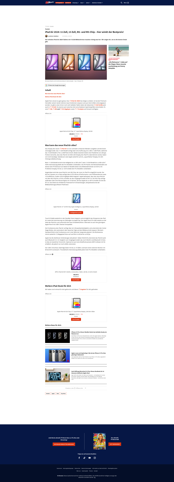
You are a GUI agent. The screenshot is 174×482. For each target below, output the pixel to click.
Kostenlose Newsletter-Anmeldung (64, 444)
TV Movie (47, 26)
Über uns (79, 471)
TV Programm (59, 2)
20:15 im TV (68, 2)
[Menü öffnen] (128, 3)
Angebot (83, 289)
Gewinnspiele (85, 471)
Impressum (59, 468)
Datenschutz (77, 468)
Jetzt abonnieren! (115, 444)
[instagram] (95, 458)
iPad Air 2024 (75, 101)
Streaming (74, 2)
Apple (53, 393)
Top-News (63, 393)
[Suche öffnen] (121, 3)
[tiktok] (84, 458)
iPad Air (64, 149)
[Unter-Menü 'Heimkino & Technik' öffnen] (102, 2)
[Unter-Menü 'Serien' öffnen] (89, 2)
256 (56, 109)
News (81, 2)
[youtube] (90, 458)
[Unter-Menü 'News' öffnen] (83, 2)
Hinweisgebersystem (112, 468)
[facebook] (79, 458)
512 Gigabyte (66, 109)
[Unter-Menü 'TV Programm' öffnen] (63, 2)
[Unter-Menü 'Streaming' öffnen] (78, 2)
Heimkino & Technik (96, 2)
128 (51, 109)
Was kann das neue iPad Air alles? (55, 93)
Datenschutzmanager (86, 468)
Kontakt (96, 471)
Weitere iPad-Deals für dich (53, 97)
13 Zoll (54, 107)
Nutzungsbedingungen (68, 468)
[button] (76, 93)
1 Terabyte (80, 109)
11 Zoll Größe (98, 105)
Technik (51, 26)
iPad (58, 393)
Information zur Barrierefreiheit (99, 468)
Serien (87, 2)
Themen (91, 471)
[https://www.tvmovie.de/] (49, 2)
